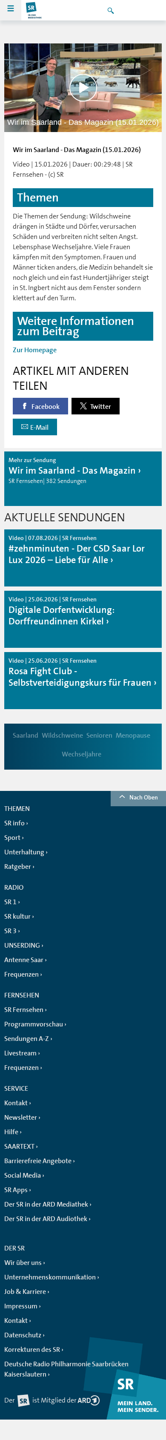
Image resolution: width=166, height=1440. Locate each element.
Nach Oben (143, 797)
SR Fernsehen (23, 1010)
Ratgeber (17, 866)
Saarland (25, 735)
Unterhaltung (24, 852)
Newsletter (20, 1117)
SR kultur (17, 916)
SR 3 (10, 931)
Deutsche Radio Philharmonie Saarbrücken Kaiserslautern (66, 1369)
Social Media (22, 1175)
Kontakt (16, 1103)
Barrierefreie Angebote (38, 1161)
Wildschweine (62, 735)
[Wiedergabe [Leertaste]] (83, 88)
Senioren (99, 735)
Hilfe (11, 1132)
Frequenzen (21, 974)
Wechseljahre (81, 754)
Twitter (100, 406)
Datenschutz (22, 1335)
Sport (12, 838)
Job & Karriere (25, 1292)
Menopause (133, 735)
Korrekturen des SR (32, 1349)
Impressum (20, 1306)
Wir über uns (23, 1263)
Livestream (20, 1053)
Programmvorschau (33, 1024)
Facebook (45, 406)
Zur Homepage (35, 350)
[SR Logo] (34, 10)
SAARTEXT (19, 1146)
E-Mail (39, 427)
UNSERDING (22, 945)
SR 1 (10, 902)
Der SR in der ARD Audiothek (45, 1219)
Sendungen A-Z (26, 1039)
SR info (14, 823)
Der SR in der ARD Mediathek (46, 1204)
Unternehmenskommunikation (50, 1277)
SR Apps (16, 1190)
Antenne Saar (23, 960)
